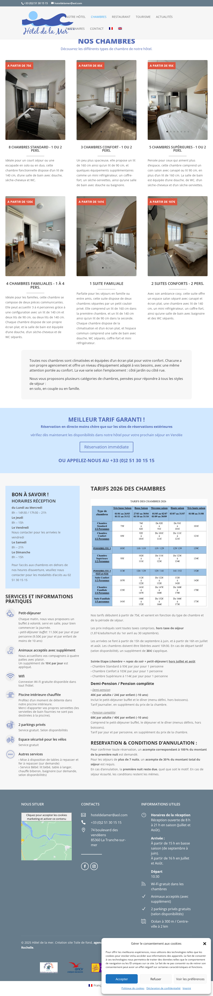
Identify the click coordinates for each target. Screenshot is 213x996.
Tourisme (143, 17)
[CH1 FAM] (35, 275)
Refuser (155, 979)
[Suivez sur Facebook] (85, 866)
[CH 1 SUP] (178, 139)
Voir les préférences (190, 979)
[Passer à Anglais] (120, 33)
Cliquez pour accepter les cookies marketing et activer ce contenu (46, 817)
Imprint (187, 988)
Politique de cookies (132, 988)
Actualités (164, 17)
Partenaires (75, 29)
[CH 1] (107, 275)
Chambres (98, 17)
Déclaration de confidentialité (163, 988)
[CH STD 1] (35, 139)
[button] (205, 944)
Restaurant (121, 17)
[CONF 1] (107, 139)
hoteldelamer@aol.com (109, 815)
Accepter (122, 979)
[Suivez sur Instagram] (94, 866)
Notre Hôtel (75, 17)
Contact (97, 29)
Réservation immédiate (106, 447)
